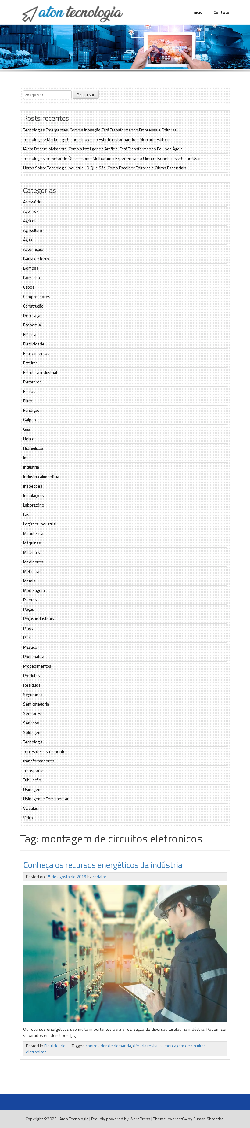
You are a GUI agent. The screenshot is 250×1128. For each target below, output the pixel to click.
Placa (28, 637)
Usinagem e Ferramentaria (47, 798)
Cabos (28, 287)
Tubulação (32, 779)
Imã (26, 457)
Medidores (33, 561)
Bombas (30, 268)
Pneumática (33, 656)
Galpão (29, 419)
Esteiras (30, 362)
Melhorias (32, 571)
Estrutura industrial (40, 372)
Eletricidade (34, 344)
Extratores (32, 381)
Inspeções (32, 486)
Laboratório (33, 505)
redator (99, 876)
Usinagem (32, 789)
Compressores (36, 296)
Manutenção (34, 533)
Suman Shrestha (208, 1118)
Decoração (33, 315)
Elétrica (29, 334)
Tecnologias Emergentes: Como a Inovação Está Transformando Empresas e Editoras (100, 130)
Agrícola (30, 220)
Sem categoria (36, 704)
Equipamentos (36, 353)
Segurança (32, 694)
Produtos (31, 675)
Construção (33, 306)
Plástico (30, 647)
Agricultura (32, 230)
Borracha (31, 277)
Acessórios (33, 201)
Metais (29, 580)
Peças (28, 609)
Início (197, 12)
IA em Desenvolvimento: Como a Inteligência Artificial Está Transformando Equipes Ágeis (103, 149)
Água (27, 239)
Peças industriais (38, 618)
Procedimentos (37, 666)
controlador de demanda (108, 1045)
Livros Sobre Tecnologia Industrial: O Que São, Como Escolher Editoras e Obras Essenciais (104, 167)
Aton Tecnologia (73, 1118)
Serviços (31, 723)
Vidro (28, 817)
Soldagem (32, 732)
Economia (32, 325)
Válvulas (30, 808)
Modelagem (34, 590)
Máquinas (32, 543)
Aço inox (30, 211)
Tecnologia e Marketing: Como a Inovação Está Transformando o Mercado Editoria (96, 139)
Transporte (33, 770)
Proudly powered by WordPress (120, 1118)
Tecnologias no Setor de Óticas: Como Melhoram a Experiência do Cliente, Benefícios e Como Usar (112, 158)
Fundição (31, 410)
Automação (33, 249)
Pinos (28, 628)
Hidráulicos (33, 448)
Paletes (30, 599)
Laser (28, 514)
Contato (221, 12)
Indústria (31, 467)
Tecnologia (33, 742)
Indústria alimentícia (41, 476)
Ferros (29, 391)
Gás (26, 429)
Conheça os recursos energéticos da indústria (102, 864)
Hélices (30, 438)
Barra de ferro (36, 258)
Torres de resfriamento (44, 751)
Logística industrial (39, 524)
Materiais (31, 552)
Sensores (32, 713)
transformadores (38, 761)
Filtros (28, 400)
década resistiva (148, 1045)
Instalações (33, 495)
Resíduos (32, 685)
